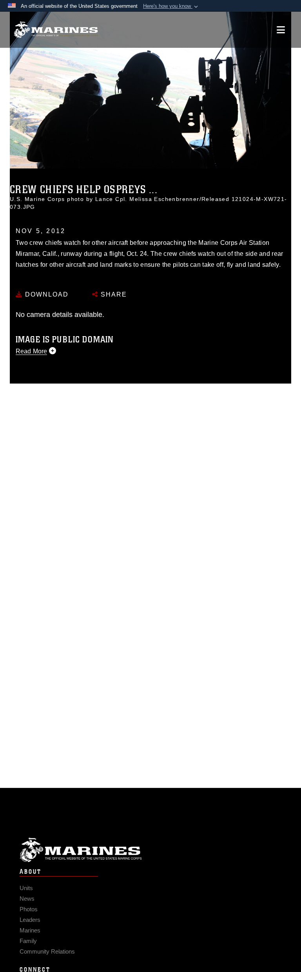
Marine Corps (150, 850)
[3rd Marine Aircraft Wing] (56, 30)
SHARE (112, 294)
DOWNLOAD (46, 294)
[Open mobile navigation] (280, 30)
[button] (171, 6)
